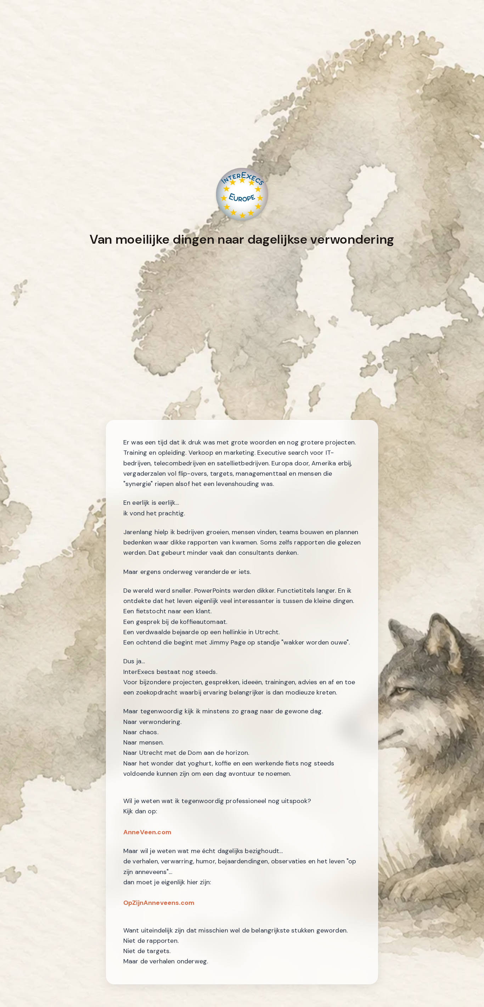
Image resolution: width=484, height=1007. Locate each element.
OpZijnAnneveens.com (159, 902)
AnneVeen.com (147, 832)
